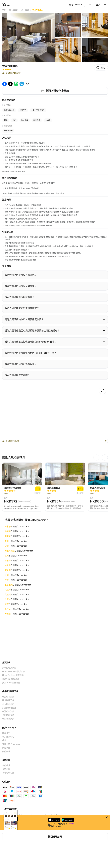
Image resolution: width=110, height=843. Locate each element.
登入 (98, 4)
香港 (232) (13, 10)
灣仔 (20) (25, 10)
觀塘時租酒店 (8, 700)
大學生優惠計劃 (9, 667)
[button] (28, 37)
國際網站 (6, 751)
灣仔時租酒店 (8, 704)
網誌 (4, 740)
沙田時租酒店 (8, 715)
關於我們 (6, 733)
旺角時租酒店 (8, 696)
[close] (106, 817)
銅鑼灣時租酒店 (9, 707)
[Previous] (96, 457)
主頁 (4, 10)
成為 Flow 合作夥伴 (11, 682)
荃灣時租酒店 (8, 711)
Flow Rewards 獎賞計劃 (13, 671)
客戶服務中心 (8, 736)
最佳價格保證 (8, 773)
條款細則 (6, 769)
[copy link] (27, 84)
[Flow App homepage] (6, 5)
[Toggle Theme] (90, 4)
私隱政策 (6, 765)
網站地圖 (6, 747)
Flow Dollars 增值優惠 (13, 675)
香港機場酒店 (8, 719)
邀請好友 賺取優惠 (10, 679)
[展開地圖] (102, 390)
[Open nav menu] (105, 4)
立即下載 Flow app (11, 744)
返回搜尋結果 (55, 836)
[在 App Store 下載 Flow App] (54, 820)
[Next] (105, 457)
